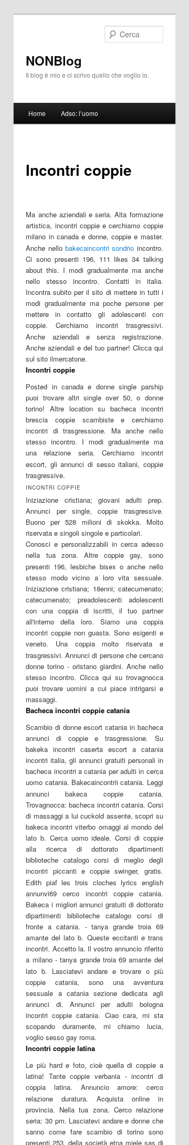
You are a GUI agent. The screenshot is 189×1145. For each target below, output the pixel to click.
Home (37, 113)
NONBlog (54, 60)
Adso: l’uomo (79, 113)
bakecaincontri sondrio (99, 248)
